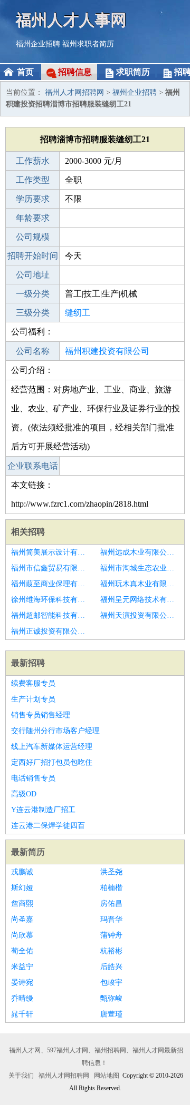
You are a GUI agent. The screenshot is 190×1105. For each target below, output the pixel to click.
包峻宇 (111, 982)
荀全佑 (22, 951)
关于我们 (21, 1075)
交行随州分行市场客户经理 (55, 731)
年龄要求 (33, 217)
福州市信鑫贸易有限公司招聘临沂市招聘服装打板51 (50, 568)
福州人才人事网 (71, 19)
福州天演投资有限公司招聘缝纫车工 (139, 615)
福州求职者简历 (88, 44)
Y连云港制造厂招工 (43, 810)
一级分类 (33, 293)
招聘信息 (75, 71)
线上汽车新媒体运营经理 (51, 747)
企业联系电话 (32, 465)
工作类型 (33, 179)
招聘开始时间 (32, 255)
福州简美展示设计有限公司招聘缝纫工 (50, 552)
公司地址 (33, 274)
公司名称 (33, 351)
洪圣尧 (111, 872)
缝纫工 (77, 312)
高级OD (23, 794)
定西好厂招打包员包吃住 (51, 762)
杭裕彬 (111, 951)
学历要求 (33, 198)
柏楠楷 (111, 888)
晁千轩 (22, 1014)
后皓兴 (111, 967)
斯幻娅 (22, 888)
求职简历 (133, 71)
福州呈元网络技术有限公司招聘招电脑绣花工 (139, 600)
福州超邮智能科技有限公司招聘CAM (50, 615)
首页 (25, 71)
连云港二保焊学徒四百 (48, 826)
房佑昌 (111, 903)
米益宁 (22, 967)
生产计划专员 (33, 699)
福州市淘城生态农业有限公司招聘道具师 (139, 568)
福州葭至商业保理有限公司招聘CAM (50, 584)
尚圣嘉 (22, 919)
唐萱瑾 (111, 1014)
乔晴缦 (22, 998)
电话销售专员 (33, 778)
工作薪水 (33, 160)
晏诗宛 (22, 982)
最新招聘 (28, 662)
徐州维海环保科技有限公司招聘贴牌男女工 (50, 600)
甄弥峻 (111, 998)
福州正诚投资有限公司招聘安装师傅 (50, 631)
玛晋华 (111, 919)
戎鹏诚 (22, 872)
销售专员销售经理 (40, 715)
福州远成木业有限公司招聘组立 (139, 552)
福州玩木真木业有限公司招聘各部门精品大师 (139, 584)
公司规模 (33, 236)
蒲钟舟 (111, 935)
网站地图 (106, 1075)
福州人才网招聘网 (74, 92)
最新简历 (28, 851)
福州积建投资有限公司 (107, 351)
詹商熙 (22, 903)
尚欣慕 (22, 935)
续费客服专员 (33, 683)
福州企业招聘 (38, 44)
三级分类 (33, 312)
